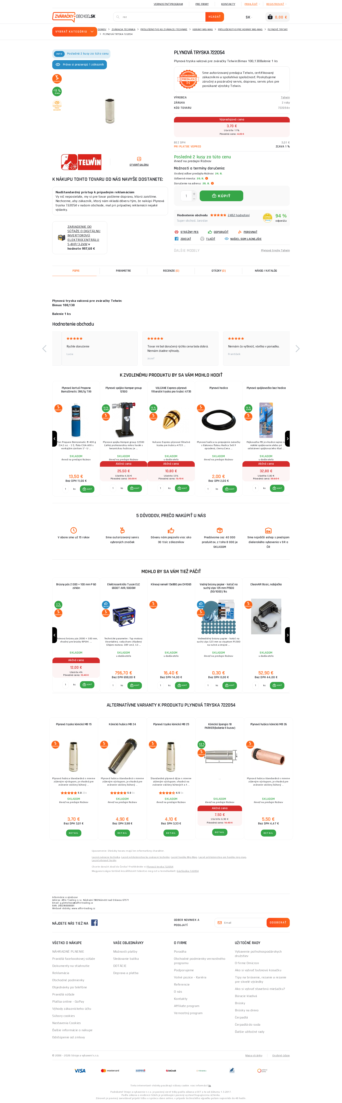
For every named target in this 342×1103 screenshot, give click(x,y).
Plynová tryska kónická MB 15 (73, 724)
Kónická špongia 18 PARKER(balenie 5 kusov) (220, 726)
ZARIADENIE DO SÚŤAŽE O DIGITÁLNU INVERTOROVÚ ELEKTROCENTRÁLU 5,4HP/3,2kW (84, 235)
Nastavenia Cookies (66, 1023)
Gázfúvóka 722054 (188, 871)
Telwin (285, 97)
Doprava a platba (126, 973)
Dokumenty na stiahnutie (70, 966)
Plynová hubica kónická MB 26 (268, 724)
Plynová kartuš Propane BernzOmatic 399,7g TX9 (76, 390)
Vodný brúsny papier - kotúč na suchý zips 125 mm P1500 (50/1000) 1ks (219, 588)
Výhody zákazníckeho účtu (71, 1009)
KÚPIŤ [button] (89, 489)
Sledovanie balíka (126, 959)
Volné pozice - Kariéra (190, 977)
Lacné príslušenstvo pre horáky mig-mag (222, 857)
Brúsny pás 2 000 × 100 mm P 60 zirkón (76, 586)
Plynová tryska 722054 (160, 866)
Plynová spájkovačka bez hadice (266, 388)
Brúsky (240, 1003)
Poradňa (180, 951)
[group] (76, 439)
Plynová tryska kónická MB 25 (171, 724)
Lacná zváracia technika (106, 857)
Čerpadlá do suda (247, 1024)
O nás (178, 991)
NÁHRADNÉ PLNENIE (68, 951)
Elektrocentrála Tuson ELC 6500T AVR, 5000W (123, 586)
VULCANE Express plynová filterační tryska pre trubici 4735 (171, 390)
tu (209, 1085)
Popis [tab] (76, 271)
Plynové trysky (278, 29)
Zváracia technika (123, 29)
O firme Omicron (247, 963)
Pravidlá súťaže (63, 994)
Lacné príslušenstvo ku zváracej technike (145, 857)
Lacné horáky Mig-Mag (184, 857)
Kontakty (228, 4)
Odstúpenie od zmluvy (68, 1037)
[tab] (171, 271)
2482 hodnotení (239, 215)
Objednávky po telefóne (69, 987)
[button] (44, 349)
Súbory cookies (63, 1016)
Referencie (182, 984)
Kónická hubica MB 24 (122, 724)
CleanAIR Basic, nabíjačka (266, 584)
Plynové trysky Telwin (275, 250)
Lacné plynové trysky (104, 860)
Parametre (123, 271)
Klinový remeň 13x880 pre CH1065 (171, 584)
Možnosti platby (125, 951)
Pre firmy (202, 4)
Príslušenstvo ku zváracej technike (164, 29)
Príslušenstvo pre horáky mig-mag (240, 29)
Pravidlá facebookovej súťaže (73, 959)
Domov (102, 29)
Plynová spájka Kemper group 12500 (123, 390)
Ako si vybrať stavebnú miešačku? (260, 989)
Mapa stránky (253, 1055)
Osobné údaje (281, 1055)
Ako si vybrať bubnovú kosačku (258, 970)
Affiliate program (186, 1006)
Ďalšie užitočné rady (249, 1032)
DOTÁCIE (120, 966)
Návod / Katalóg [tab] (266, 271)
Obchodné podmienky (68, 980)
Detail (74, 833)
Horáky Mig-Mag (203, 29)
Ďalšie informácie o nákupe (72, 1030)
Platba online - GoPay (68, 1001)
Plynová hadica (218, 388)
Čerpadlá (241, 1017)
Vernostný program (168, 4)
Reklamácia (60, 973)
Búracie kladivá (246, 996)
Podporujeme (184, 970)
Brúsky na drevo (247, 1010)
